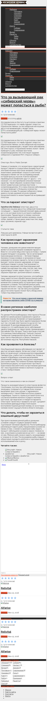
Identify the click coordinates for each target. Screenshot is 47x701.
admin (19, 118)
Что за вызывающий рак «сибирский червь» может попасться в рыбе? (23, 101)
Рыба (16, 36)
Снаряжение (19, 24)
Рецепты (13, 34)
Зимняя (17, 22)
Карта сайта (10, 692)
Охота (12, 26)
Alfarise (6, 607)
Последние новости (9, 575)
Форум (12, 43)
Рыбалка (13, 9)
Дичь (16, 38)
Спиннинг (18, 16)
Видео (12, 32)
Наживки (18, 14)
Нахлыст (17, 18)
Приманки (17, 678)
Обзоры (13, 40)
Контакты (9, 694)
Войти (7, 696)
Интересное (6, 619)
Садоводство (15, 45)
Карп (16, 20)
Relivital (6, 588)
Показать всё (23, 575)
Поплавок (18, 12)
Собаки (17, 28)
